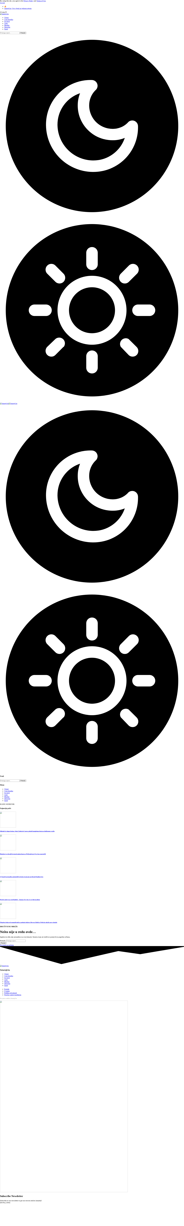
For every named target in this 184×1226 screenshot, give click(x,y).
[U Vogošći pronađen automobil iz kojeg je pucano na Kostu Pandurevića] (8, 873)
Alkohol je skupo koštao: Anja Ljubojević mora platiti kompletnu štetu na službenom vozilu (27, 831)
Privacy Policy (28, 1)
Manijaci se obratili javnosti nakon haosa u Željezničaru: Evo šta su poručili (23, 854)
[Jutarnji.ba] (8, 403)
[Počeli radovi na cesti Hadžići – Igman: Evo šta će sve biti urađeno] (8, 895)
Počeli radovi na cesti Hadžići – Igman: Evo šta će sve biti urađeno (20, 899)
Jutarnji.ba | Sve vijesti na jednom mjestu (18, 8)
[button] (2, 3)
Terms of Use (41, 1)
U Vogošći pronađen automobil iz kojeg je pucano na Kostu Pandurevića (21, 877)
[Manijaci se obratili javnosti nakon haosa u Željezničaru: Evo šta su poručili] (8, 850)
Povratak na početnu (7, 945)
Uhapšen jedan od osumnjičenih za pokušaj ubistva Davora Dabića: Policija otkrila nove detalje (28, 922)
